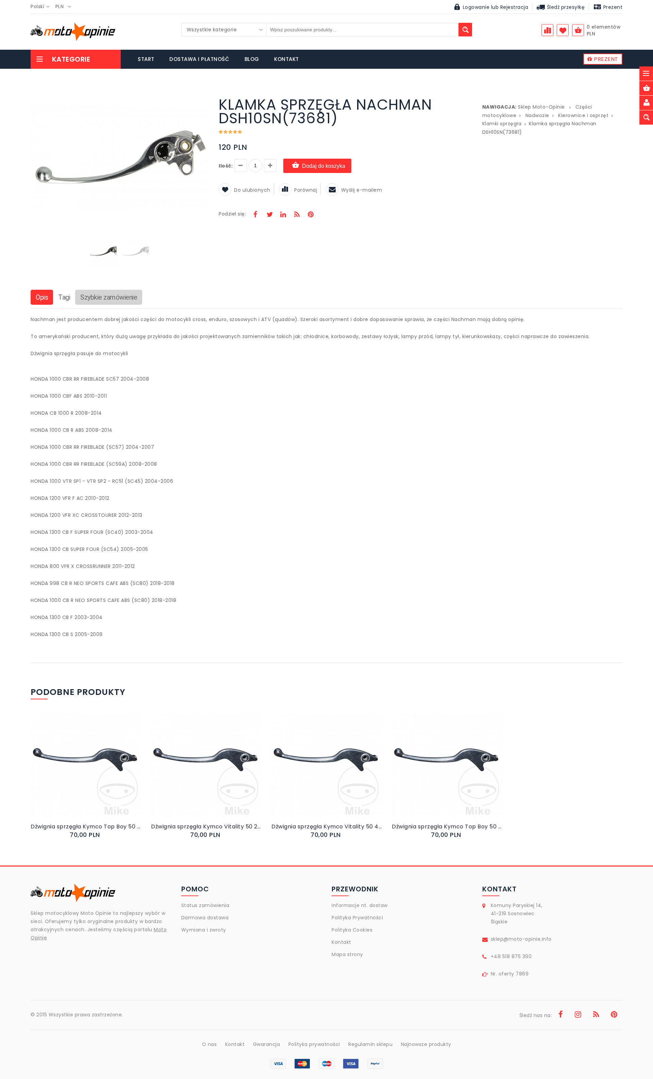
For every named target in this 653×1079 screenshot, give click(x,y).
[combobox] (42, 7)
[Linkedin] (283, 215)
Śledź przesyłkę (565, 7)
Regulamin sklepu (370, 1044)
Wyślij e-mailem (361, 190)
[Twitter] (269, 215)
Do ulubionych (252, 190)
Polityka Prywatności (357, 917)
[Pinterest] (310, 215)
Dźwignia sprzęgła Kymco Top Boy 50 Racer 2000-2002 (447, 826)
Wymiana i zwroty (203, 929)
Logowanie (476, 7)
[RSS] (297, 215)
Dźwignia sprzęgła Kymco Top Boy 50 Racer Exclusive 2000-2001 (86, 826)
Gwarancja (266, 1044)
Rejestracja (514, 7)
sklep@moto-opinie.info (521, 939)
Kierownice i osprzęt (583, 115)
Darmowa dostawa (205, 917)
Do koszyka (80, 771)
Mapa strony (347, 954)
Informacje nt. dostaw (360, 905)
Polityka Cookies (352, 929)
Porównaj (305, 190)
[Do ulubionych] (94, 771)
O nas (209, 1044)
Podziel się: (232, 213)
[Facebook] (255, 215)
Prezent (612, 7)
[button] (202, 98)
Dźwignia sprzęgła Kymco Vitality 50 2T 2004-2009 (206, 826)
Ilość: (226, 165)
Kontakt (341, 942)
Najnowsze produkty (426, 1044)
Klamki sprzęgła (502, 123)
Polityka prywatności (314, 1044)
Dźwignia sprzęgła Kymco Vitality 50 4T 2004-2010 (326, 826)
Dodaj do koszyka (323, 166)
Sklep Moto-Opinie (541, 107)
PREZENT (605, 59)
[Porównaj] (102, 771)
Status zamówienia (205, 905)
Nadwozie (537, 115)
